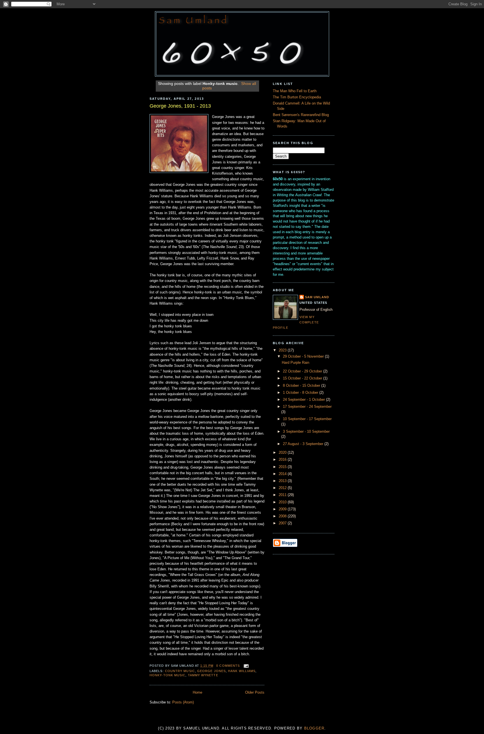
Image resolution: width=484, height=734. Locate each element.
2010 (283, 502)
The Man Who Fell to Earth (295, 91)
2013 (283, 481)
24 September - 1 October (304, 400)
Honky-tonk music (167, 675)
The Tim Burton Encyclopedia (297, 97)
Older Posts (254, 692)
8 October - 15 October (302, 386)
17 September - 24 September (307, 407)
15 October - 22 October (303, 378)
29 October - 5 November (304, 356)
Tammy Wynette (203, 675)
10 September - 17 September (307, 419)
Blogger (314, 728)
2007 (283, 523)
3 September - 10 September (306, 432)
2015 (283, 467)
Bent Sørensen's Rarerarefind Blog (301, 115)
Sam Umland (317, 297)
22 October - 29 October (303, 371)
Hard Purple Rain (295, 363)
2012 (283, 488)
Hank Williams (241, 671)
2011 (283, 495)
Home (197, 692)
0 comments (228, 665)
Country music (180, 671)
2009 (283, 509)
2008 (283, 516)
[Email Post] (245, 665)
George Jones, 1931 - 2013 (180, 106)
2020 (283, 453)
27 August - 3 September (303, 444)
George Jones (211, 671)
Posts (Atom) (183, 702)
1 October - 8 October (301, 393)
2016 (283, 460)
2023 (283, 350)
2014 (283, 474)
